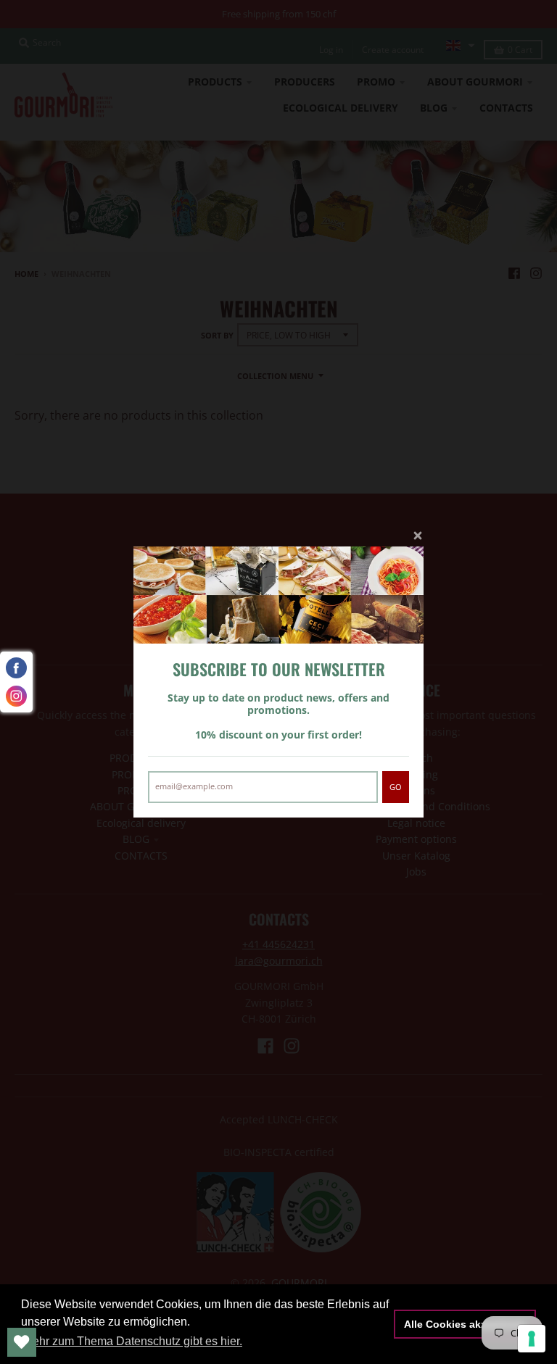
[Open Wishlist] (21, 1342)
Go (395, 786)
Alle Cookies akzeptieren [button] (465, 1324)
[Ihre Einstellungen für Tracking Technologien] (531, 1338)
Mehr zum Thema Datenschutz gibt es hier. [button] (132, 1341)
